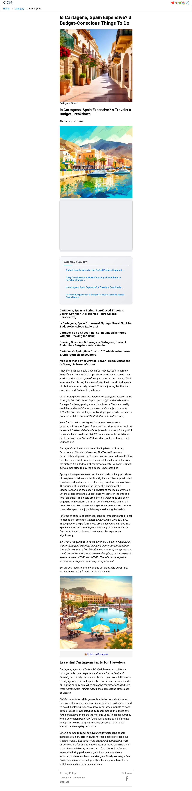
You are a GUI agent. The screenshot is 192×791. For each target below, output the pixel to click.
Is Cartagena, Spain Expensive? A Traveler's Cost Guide (95, 287)
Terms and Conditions (72, 777)
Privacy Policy (68, 773)
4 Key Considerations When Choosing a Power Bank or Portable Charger (93, 278)
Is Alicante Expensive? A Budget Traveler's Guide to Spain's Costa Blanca (95, 296)
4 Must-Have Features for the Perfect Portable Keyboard (95, 270)
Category (19, 8)
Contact (64, 782)
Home (6, 8)
